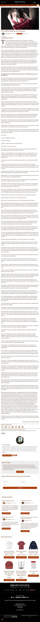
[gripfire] (15, 597)
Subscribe (20, 488)
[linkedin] (20, 597)
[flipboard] (25, 597)
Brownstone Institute (4, 6)
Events (16, 590)
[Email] (13, 455)
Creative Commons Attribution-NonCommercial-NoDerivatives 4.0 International (10, 616)
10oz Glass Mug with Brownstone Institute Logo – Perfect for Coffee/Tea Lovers (21, 573)
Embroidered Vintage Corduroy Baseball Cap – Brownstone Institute (9, 573)
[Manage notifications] (2, 619)
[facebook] (12, 597)
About (8, 590)
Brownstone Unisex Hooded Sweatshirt (33, 552)
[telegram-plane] (26, 597)
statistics (22, 50)
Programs (12, 590)
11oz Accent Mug (33, 571)
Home (5, 590)
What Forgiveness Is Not (7, 517)
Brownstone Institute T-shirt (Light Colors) (9, 552)
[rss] (28, 597)
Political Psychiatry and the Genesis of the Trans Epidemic (29, 518)
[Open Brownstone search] (38, 5)
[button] (4, 2)
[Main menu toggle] (2, 2)
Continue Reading (6, 513)
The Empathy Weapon (26, 500)
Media (24, 590)
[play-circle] (17, 597)
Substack (37, 421)
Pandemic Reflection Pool (8, 500)
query (9, 73)
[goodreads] (23, 597)
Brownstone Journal (12, 6)
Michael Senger (6, 444)
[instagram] (21, 597)
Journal (20, 590)
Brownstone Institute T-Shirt (21, 552)
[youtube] (18, 597)
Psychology (18, 6)
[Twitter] (14, 455)
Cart (35, 590)
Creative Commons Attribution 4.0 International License (16, 429)
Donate (32, 590)
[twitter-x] (13, 597)
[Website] (16, 455)
